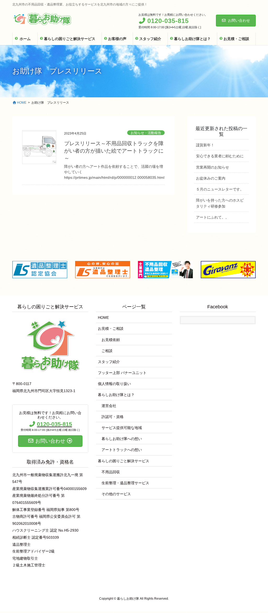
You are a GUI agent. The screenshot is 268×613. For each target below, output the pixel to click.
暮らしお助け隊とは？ (116, 395)
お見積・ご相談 (111, 328)
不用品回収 (111, 472)
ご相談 (107, 351)
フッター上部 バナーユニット (122, 373)
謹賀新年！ (205, 145)
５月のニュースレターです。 (220, 189)
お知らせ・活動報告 (146, 133)
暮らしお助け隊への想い (122, 439)
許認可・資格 (113, 417)
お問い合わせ (239, 20)
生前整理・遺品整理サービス (125, 483)
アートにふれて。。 (212, 217)
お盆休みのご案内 (210, 178)
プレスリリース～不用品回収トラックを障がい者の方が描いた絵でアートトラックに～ (114, 151)
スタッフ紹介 (109, 362)
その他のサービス (116, 494)
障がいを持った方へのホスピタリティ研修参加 (220, 203)
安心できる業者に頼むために (220, 156)
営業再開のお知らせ (212, 167)
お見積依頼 (111, 340)
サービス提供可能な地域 (122, 428)
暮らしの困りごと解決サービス (123, 461)
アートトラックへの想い (122, 450)
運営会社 (109, 406)
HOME (103, 317)
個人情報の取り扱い (114, 384)
